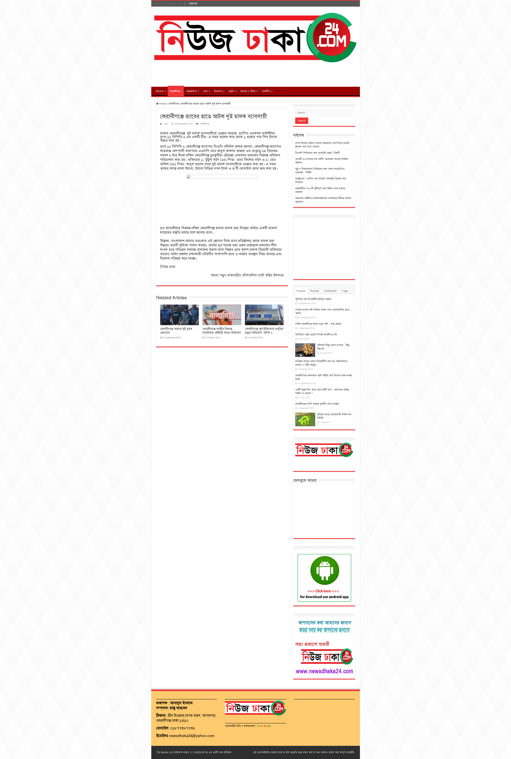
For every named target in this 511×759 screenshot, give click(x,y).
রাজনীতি (266, 91)
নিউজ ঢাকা (167, 267)
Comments (330, 291)
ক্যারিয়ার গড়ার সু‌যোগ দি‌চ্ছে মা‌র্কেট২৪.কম (316, 334)
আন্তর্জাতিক (191, 91)
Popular (300, 291)
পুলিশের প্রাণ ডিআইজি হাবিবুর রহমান (313, 299)
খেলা (205, 91)
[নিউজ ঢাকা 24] (255, 37)
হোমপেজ (193, 3)
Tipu (165, 123)
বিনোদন (218, 91)
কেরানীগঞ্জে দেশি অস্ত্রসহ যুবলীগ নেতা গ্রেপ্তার (317, 403)
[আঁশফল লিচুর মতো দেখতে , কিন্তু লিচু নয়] (305, 350)
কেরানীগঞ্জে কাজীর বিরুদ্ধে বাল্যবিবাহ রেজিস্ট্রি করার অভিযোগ (221, 331)
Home (162, 103)
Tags (345, 291)
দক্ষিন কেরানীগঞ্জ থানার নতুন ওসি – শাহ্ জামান (318, 324)
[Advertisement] (255, 74)
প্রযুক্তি (231, 91)
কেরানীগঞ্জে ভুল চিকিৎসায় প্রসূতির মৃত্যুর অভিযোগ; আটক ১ (264, 331)
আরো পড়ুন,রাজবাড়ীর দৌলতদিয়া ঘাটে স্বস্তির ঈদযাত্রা (247, 275)
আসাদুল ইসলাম (181, 703)
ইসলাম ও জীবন (248, 91)
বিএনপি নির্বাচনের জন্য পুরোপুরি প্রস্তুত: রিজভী (317, 152)
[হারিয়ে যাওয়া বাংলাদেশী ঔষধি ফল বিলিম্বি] (305, 419)
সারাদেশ (159, 91)
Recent (314, 291)
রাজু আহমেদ (178, 708)
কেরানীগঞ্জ (175, 91)
